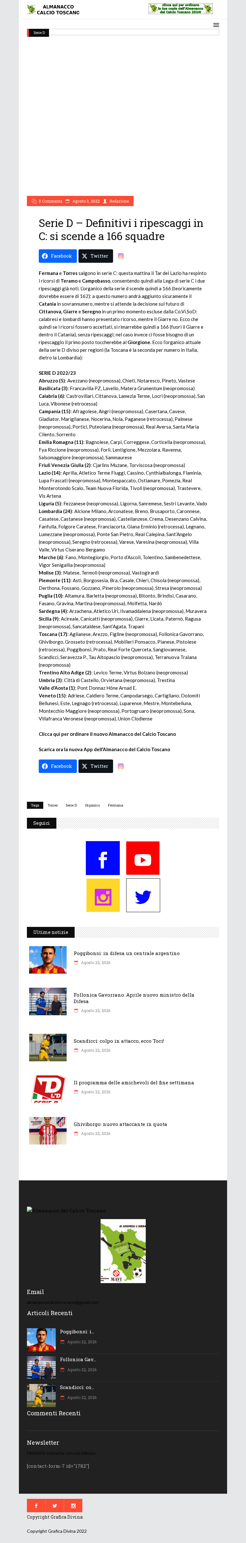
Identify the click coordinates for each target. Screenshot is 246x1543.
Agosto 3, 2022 (85, 201)
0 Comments (50, 201)
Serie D (39, 32)
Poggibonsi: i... (77, 1331)
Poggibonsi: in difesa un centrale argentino (127, 953)
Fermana (115, 805)
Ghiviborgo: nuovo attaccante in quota (120, 1124)
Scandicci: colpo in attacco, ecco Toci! (119, 1041)
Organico (92, 805)
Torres (53, 805)
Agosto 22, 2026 (95, 962)
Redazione (119, 201)
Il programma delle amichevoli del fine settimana (134, 1082)
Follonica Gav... (78, 1359)
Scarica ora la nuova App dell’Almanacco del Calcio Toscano (104, 749)
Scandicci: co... (77, 1387)
